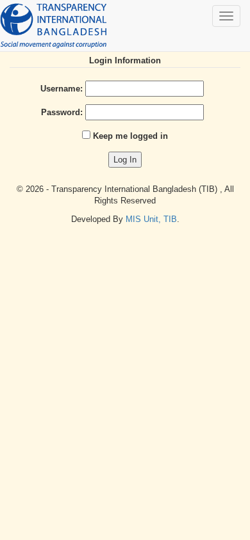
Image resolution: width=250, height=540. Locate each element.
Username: (61, 88)
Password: (62, 112)
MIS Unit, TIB (151, 219)
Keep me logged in (130, 136)
